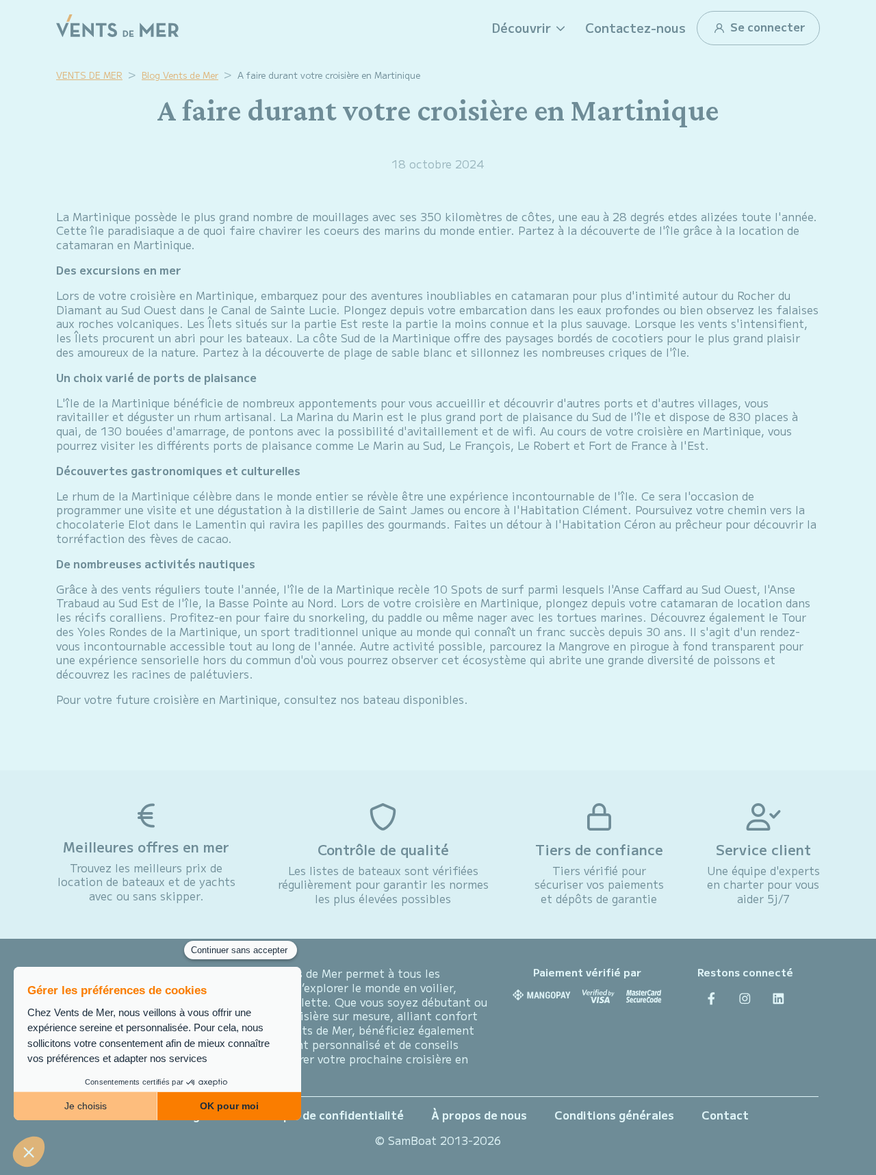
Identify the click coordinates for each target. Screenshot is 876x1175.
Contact (725, 1115)
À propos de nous (479, 1115)
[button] (530, 28)
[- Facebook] (711, 998)
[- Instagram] (744, 998)
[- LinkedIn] (778, 998)
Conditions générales (614, 1115)
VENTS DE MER (89, 74)
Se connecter (766, 26)
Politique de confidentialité (327, 1115)
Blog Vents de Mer (180, 74)
